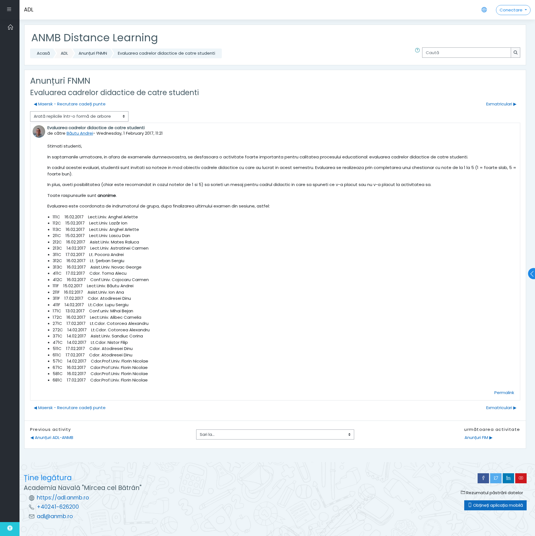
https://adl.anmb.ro (63, 497)
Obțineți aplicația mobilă (497, 505)
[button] (418, 53)
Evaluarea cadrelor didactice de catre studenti (166, 53)
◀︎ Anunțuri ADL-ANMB (51, 437)
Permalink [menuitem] (504, 392)
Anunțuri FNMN (93, 53)
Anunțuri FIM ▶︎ (479, 437)
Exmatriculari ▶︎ (501, 104)
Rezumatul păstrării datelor (494, 493)
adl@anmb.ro (55, 516)
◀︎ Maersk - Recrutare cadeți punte (70, 104)
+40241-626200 (58, 507)
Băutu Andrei (80, 133)
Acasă (43, 53)
